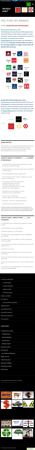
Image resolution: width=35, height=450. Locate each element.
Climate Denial (7, 282)
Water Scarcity (5, 305)
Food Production (6, 309)
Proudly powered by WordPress (8, 447)
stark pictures (7, 289)
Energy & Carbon (6, 296)
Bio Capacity (4, 299)
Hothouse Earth (7, 292)
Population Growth (7, 315)
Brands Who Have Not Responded (17, 25)
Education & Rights (6, 312)
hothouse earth (12, 268)
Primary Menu (33, 4)
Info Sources (5, 319)
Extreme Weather (8, 286)
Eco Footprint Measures (10, 302)
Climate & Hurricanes (7, 279)
